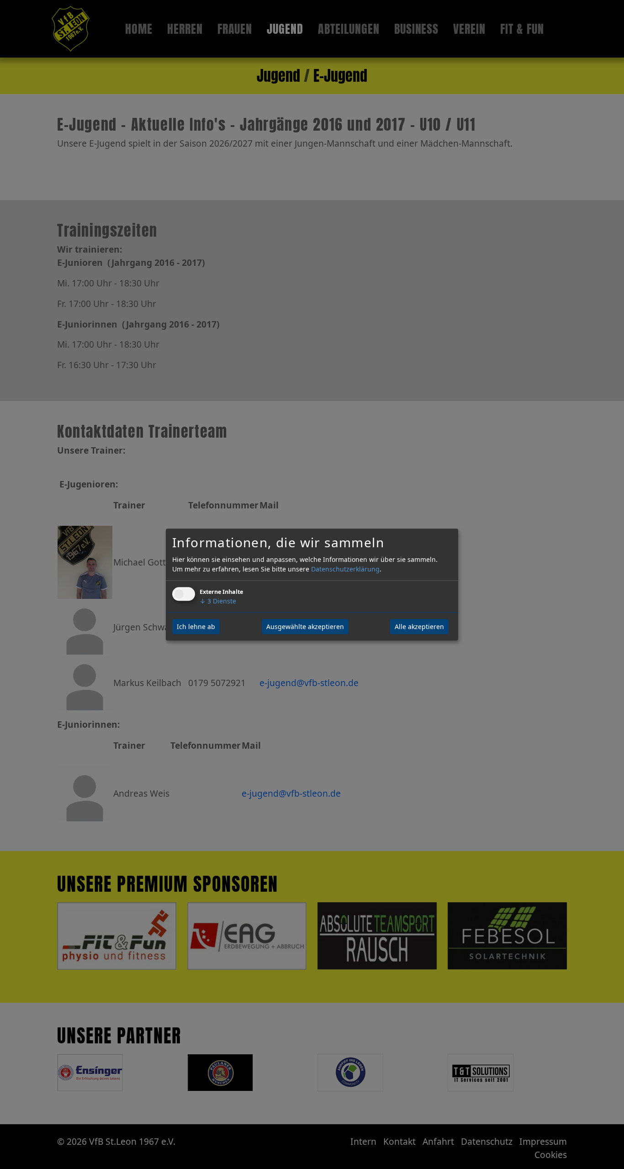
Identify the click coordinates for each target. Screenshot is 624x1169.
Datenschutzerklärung (345, 569)
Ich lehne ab (196, 626)
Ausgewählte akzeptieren (305, 626)
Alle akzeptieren (419, 626)
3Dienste (218, 601)
